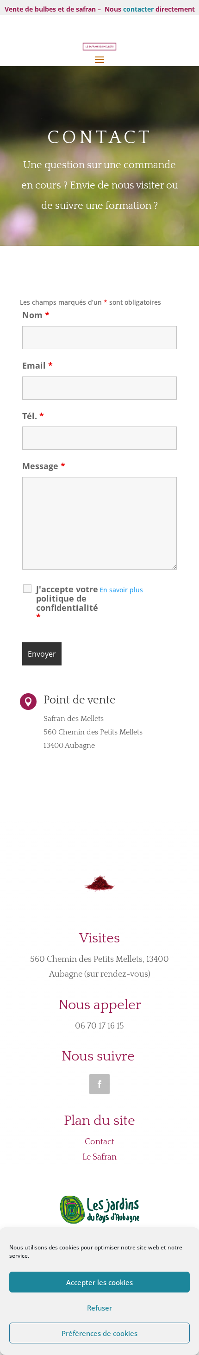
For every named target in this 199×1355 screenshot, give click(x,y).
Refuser (99, 1307)
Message (43, 465)
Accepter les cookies (99, 1282)
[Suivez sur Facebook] (99, 1084)
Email (37, 365)
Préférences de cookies (99, 1333)
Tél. (33, 415)
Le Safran (99, 1157)
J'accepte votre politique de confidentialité (67, 602)
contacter (138, 9)
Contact (99, 1142)
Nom (36, 314)
